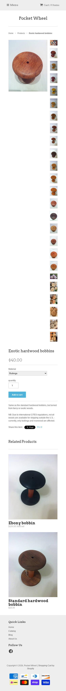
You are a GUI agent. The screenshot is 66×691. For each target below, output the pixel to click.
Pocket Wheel (33, 18)
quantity (12, 380)
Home (11, 627)
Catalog (12, 631)
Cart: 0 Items (51, 5)
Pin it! (39, 427)
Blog (10, 635)
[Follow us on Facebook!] (11, 652)
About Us (12, 639)
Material (12, 369)
